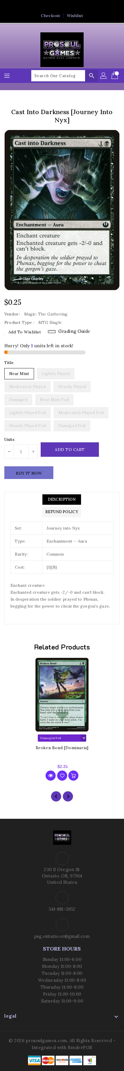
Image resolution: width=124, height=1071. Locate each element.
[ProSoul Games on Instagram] (67, 6)
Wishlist (75, 15)
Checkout (50, 15)
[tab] (61, 499)
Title (9, 362)
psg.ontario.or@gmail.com (61, 936)
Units (9, 439)
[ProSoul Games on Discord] (78, 6)
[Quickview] (51, 776)
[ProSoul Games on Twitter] (56, 6)
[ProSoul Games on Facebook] (45, 6)
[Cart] (115, 75)
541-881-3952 (62, 909)
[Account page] (104, 75)
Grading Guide (74, 331)
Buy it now (29, 473)
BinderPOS (80, 1047)
